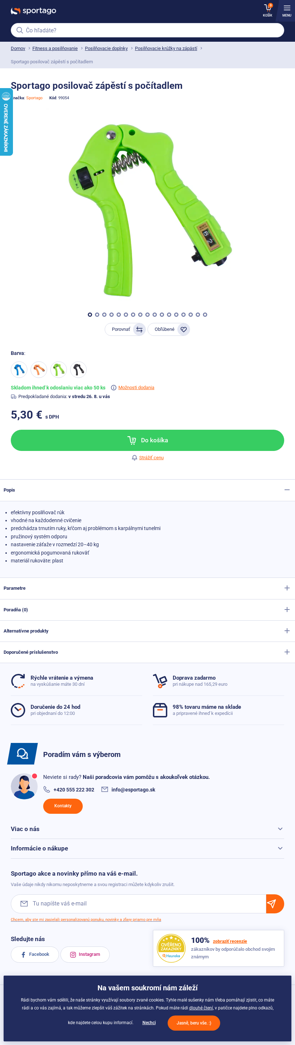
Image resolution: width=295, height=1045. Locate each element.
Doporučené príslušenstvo (31, 652)
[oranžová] (39, 369)
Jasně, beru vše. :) (194, 1023)
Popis (9, 490)
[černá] (78, 369)
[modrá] (19, 369)
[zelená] (58, 369)
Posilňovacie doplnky (106, 48)
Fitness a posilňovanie (55, 48)
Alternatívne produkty (26, 631)
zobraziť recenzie (230, 941)
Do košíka (154, 440)
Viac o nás (25, 828)
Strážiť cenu (151, 457)
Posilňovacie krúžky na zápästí (166, 48)
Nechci (149, 1022)
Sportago (34, 98)
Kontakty (63, 805)
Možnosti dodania (136, 387)
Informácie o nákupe (39, 848)
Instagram (89, 954)
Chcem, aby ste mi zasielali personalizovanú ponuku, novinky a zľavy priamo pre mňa (86, 919)
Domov (18, 48)
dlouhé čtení (201, 1007)
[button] (90, 314)
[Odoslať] (275, 903)
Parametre (15, 588)
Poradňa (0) (16, 609)
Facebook (38, 954)
